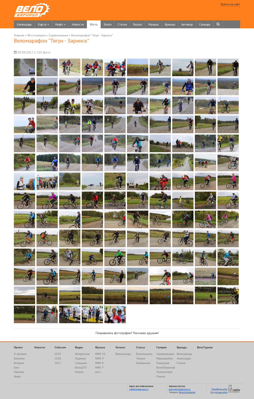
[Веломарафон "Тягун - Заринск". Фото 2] (47, 67)
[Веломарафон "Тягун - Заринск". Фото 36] (137, 124)
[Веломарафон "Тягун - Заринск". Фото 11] (24, 86)
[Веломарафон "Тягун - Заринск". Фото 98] (182, 238)
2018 (58, 358)
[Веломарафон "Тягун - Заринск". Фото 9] (205, 67)
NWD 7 (99, 367)
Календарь (24, 24)
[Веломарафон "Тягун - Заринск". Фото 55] (115, 162)
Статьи (122, 24)
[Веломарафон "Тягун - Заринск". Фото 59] (205, 162)
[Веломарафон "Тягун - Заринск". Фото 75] (115, 200)
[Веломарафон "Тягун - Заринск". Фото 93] (69, 238)
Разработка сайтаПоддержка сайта (218, 391)
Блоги (108, 24)
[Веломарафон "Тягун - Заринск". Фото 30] (228, 105)
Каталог (120, 347)
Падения (80, 358)
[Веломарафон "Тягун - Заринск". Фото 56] (137, 162)
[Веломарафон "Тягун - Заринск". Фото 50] (228, 143)
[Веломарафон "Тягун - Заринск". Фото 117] (160, 276)
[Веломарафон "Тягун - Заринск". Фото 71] (24, 200)
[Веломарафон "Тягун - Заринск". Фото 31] (24, 124)
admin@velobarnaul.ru (179, 389)
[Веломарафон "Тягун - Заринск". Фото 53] (69, 162)
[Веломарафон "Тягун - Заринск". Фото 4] (92, 67)
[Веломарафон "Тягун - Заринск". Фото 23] (69, 105)
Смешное (81, 363)
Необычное (143, 363)
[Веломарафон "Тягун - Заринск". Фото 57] (160, 162)
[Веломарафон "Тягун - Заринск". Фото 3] (69, 67)
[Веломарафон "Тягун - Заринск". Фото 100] (228, 238)
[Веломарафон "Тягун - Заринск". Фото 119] (205, 276)
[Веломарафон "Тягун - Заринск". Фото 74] (92, 200)
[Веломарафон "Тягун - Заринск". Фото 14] (92, 86)
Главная (19, 35)
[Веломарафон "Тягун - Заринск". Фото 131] (24, 314)
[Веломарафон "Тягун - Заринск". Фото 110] (228, 257)
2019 (58, 354)
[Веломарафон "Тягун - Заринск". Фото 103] (69, 257)
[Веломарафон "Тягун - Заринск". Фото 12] (47, 86)
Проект (18, 347)
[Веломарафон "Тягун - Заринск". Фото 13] (69, 86)
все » (98, 372)
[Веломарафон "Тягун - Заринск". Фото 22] (47, 105)
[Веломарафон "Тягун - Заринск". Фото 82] (47, 219)
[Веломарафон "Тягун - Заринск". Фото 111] (24, 276)
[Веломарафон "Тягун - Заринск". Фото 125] (115, 295)
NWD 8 (99, 363)
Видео (137, 24)
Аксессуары (184, 358)
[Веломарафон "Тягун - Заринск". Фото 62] (47, 181)
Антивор (187, 24)
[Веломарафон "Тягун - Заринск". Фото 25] (115, 105)
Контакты (19, 358)
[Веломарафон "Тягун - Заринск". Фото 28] (182, 105)
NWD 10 (100, 354)
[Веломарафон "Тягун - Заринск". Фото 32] (47, 124)
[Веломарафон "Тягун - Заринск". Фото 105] (115, 257)
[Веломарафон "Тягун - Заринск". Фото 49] (205, 143)
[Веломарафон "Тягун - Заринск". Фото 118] (182, 276)
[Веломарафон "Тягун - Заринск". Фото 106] (137, 257)
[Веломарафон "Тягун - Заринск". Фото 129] (205, 295)
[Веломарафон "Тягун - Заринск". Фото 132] (47, 314)
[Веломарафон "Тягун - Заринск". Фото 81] (24, 219)
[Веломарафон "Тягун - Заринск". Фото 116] (137, 276)
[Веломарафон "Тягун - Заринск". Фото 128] (182, 295)
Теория (140, 358)
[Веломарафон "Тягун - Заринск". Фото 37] (160, 124)
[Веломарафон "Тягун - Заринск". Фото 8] (182, 67)
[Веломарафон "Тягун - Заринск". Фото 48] (182, 143)
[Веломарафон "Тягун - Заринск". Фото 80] (228, 200)
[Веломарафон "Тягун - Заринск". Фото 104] (92, 257)
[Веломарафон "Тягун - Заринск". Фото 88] (182, 219)
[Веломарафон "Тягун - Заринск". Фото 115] (115, 276)
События (60, 347)
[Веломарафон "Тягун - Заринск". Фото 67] (160, 181)
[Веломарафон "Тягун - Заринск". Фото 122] (47, 295)
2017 (58, 363)
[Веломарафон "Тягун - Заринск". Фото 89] (205, 219)
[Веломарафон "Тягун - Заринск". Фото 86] (137, 219)
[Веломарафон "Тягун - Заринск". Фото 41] (24, 143)
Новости (78, 24)
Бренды (170, 24)
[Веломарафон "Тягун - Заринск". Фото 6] (137, 67)
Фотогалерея (36, 35)
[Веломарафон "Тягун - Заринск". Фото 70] (228, 181)
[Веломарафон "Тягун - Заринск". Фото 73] (69, 200)
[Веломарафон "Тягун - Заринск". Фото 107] (160, 257)
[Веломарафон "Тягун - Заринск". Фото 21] (24, 105)
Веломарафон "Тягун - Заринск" (92, 35)
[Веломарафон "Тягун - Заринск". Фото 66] (137, 181)
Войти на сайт (230, 4)
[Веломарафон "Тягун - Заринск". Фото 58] (182, 162)
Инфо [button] (59, 24)
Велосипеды (123, 354)
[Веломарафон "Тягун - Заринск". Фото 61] (24, 181)
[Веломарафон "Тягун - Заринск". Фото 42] (47, 143)
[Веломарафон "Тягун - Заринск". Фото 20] (228, 86)
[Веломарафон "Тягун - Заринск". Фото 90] (228, 219)
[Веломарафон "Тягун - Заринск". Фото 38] (182, 124)
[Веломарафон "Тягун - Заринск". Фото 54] (92, 162)
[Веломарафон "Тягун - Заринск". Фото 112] (47, 276)
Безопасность (144, 354)
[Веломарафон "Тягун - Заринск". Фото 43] (69, 143)
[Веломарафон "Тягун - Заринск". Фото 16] (137, 86)
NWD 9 (99, 358)
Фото (94, 24)
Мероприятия (164, 358)
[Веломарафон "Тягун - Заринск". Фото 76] (137, 200)
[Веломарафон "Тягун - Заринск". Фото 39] (205, 124)
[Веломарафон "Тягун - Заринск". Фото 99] (205, 238)
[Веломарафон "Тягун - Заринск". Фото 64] (92, 181)
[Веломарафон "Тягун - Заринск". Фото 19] (205, 86)
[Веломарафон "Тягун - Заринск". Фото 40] (228, 124)
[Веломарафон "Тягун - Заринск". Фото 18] (182, 86)
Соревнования (58, 35)
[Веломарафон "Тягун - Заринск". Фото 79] (205, 200)
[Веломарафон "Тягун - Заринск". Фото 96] (137, 238)
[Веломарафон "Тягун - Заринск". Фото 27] (160, 105)
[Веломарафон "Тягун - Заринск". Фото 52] (47, 162)
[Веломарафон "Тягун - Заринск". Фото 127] (160, 295)
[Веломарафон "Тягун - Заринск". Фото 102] (47, 257)
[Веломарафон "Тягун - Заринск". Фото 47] (160, 143)
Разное (79, 372)
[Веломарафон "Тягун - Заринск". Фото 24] (92, 105)
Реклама (19, 372)
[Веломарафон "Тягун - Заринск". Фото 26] (137, 105)
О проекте (20, 354)
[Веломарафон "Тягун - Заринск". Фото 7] (160, 67)
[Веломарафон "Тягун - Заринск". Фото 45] (115, 143)
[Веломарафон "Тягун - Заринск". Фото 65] (115, 181)
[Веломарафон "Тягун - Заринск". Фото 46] (137, 143)
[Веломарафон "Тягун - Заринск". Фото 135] (115, 314)
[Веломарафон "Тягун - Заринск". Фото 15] (115, 86)
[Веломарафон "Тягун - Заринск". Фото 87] (160, 219)
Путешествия (164, 372)
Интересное (82, 354)
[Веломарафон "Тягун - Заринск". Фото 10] (228, 67)
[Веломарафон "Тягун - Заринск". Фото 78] (182, 200)
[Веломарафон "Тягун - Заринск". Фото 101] (24, 257)
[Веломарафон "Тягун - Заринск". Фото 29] (205, 105)
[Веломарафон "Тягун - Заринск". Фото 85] (115, 219)
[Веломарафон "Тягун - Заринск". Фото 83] (69, 219)
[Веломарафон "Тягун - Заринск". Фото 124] (92, 295)
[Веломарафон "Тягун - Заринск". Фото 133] (69, 314)
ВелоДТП (81, 367)
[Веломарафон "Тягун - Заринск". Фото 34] (92, 124)
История (19, 363)
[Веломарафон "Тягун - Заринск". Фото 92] (47, 238)
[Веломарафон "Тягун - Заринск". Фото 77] (160, 200)
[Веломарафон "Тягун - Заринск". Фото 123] (69, 295)
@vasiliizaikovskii (187, 392)
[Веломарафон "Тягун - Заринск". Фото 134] (92, 314)
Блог (16, 367)
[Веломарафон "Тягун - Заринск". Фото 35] (115, 124)
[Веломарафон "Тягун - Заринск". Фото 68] (182, 181)
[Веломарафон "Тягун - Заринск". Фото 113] (69, 276)
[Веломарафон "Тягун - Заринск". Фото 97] (160, 238)
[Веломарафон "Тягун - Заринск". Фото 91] (24, 238)
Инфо (17, 376)
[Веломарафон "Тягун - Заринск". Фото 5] (115, 67)
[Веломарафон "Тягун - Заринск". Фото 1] (24, 67)
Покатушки (162, 363)
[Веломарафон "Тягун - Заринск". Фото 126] (137, 295)
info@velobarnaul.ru (138, 389)
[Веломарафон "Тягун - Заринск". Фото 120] (228, 276)
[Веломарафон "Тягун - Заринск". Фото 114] (92, 276)
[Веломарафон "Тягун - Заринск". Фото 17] (160, 86)
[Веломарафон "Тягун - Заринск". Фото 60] (228, 162)
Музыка (153, 24)
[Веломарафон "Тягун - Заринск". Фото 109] (205, 257)
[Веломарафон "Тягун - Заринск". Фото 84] (92, 219)
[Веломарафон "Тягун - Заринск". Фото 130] (228, 295)
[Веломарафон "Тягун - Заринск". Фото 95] (115, 238)
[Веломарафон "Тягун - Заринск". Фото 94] (92, 238)
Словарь (204, 24)
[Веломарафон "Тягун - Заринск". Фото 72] (47, 200)
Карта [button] (42, 24)
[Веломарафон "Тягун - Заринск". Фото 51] (24, 162)
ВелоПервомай (165, 367)
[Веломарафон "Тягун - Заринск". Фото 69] (205, 181)
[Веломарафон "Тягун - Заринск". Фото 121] (24, 295)
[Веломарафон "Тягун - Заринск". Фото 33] (69, 124)
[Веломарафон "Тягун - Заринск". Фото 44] (92, 143)
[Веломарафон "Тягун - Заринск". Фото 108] (182, 257)
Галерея (161, 347)
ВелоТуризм (205, 347)
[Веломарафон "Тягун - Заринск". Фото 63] (69, 181)
